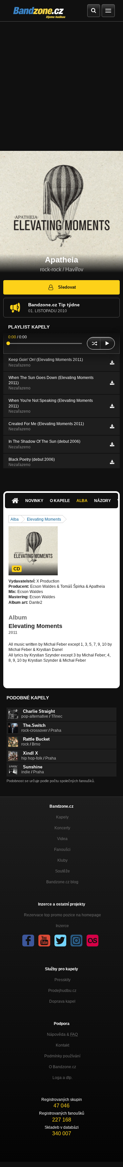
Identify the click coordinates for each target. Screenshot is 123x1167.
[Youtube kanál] (44, 940)
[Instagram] (76, 940)
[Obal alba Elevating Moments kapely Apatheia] (33, 550)
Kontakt (62, 1045)
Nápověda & (62, 1034)
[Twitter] (60, 940)
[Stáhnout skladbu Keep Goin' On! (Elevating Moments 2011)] (112, 362)
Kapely (62, 817)
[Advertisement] (61, 86)
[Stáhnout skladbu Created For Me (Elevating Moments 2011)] (112, 426)
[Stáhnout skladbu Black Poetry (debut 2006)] (112, 462)
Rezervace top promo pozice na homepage (62, 915)
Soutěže (62, 871)
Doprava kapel (62, 1001)
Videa (62, 838)
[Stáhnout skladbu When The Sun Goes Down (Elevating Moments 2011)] (112, 383)
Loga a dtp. (62, 1077)
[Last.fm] (92, 940)
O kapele (60, 500)
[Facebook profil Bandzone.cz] (28, 940)
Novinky (34, 500)
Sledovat (67, 287)
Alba (82, 500)
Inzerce (62, 926)
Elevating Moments (44, 519)
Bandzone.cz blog (62, 882)
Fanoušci (62, 849)
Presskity (62, 980)
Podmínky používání (62, 1056)
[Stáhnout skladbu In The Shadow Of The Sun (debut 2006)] (112, 444)
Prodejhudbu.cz (62, 990)
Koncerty (62, 828)
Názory (102, 500)
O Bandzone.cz (62, 1067)
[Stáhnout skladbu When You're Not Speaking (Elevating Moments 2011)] (112, 406)
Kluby (62, 860)
